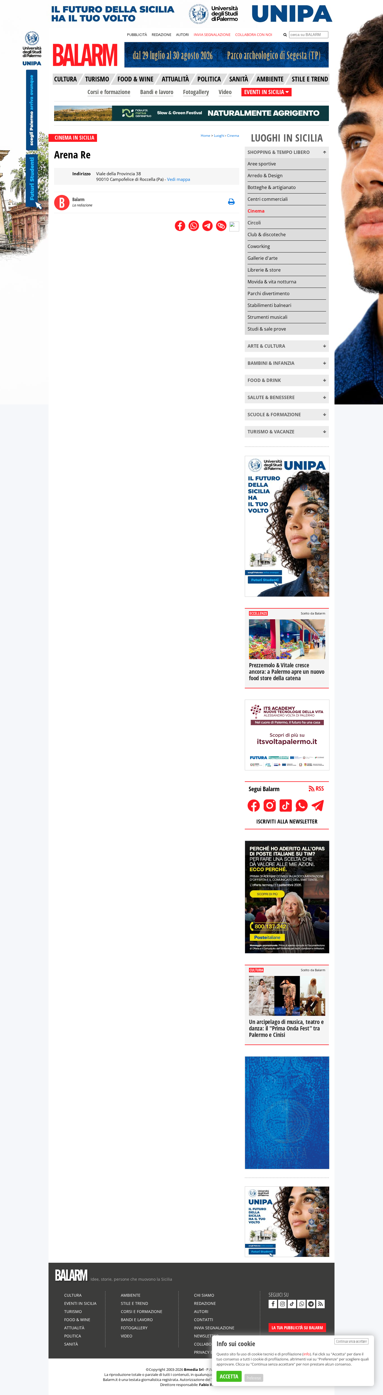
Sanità (71, 1344)
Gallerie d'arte (263, 258)
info (306, 1354)
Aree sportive (262, 164)
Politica (72, 1336)
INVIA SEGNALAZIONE (212, 34)
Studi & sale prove (267, 329)
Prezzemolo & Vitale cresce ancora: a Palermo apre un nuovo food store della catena (286, 671)
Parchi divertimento (269, 293)
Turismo (73, 1311)
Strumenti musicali (267, 317)
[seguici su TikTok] (292, 1304)
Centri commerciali (268, 199)
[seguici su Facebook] (273, 1304)
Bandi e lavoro (156, 92)
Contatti (203, 1319)
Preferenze (254, 1378)
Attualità (74, 1327)
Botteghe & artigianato (272, 187)
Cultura (73, 1295)
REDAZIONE (161, 34)
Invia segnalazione (214, 1327)
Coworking (259, 246)
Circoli (254, 223)
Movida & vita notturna (272, 282)
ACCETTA (229, 1376)
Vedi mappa (178, 179)
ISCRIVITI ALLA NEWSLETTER (286, 821)
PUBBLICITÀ (137, 34)
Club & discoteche (267, 234)
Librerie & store (264, 270)
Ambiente (130, 1295)
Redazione (205, 1303)
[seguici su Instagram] (282, 1304)
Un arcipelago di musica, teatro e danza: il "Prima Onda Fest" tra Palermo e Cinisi (286, 1028)
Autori (201, 1311)
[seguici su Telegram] (311, 1304)
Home (205, 135)
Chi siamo (204, 1295)
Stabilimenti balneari (269, 305)
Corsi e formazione (108, 92)
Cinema (233, 135)
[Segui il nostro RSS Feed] (320, 1304)
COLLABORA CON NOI (253, 34)
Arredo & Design (265, 175)
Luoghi (219, 135)
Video (225, 92)
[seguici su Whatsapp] (301, 1304)
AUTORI (182, 34)
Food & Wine (77, 1319)
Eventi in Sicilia (80, 1303)
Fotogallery (196, 92)
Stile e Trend (134, 1303)
